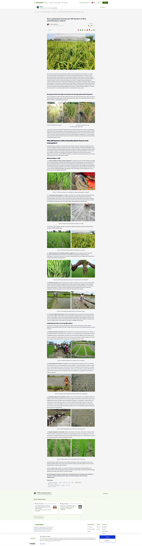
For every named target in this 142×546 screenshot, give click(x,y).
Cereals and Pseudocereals (45, 11)
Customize (107, 540)
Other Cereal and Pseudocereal (54, 485)
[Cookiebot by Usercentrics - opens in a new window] (32, 544)
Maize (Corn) (50, 483)
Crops (38, 11)
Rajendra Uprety (54, 24)
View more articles (39, 517)
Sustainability (62, 508)
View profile (105, 493)
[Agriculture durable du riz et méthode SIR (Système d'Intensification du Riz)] (82, 30)
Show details (42, 543)
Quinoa (63, 485)
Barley (60, 482)
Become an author (84, 2)
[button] (93, 3)
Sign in (99, 2)
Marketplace (104, 526)
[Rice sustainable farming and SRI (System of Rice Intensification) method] (78, 30)
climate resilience (78, 482)
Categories (51, 2)
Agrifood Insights (57, 2)
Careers (103, 533)
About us (98, 526)
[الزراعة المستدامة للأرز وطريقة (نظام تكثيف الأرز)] (80, 30)
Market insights (105, 531)
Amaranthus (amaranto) (53, 482)
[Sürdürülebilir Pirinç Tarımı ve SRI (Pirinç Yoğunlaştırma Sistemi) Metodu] (87, 30)
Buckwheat (65, 482)
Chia (69, 482)
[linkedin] (89, 26)
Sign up (105, 2)
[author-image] (35, 493)
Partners (89, 531)
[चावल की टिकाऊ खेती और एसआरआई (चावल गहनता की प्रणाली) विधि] (85, 30)
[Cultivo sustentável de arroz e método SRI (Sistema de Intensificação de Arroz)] (94, 30)
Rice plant (54, 11)
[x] (94, 26)
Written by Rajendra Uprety (44, 492)
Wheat (54, 486)
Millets (56, 483)
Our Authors (89, 526)
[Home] (35, 11)
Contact (98, 529)
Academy (104, 529)
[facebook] (91, 26)
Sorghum (50, 486)
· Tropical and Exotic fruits (42, 509)
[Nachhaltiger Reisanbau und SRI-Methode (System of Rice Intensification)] (89, 30)
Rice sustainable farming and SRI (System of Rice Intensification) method (70, 11)
